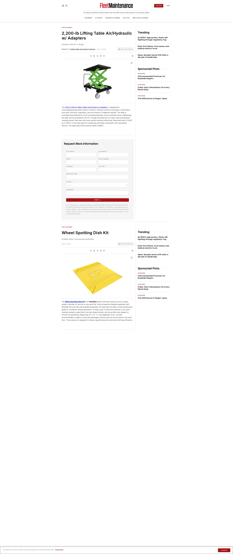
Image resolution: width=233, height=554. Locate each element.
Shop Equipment (67, 27)
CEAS (67, 107)
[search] (66, 5)
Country (69, 182)
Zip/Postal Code (71, 174)
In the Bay (99, 18)
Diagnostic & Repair (112, 18)
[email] (104, 56)
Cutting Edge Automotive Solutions (82, 49)
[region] (116, 550)
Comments (70, 190)
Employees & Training (140, 18)
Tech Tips (126, 18)
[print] (132, 56)
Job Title (102, 166)
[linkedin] (94, 56)
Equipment (88, 18)
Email (68, 159)
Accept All (224, 550)
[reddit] (101, 56)
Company (69, 166)
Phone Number (103, 159)
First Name (70, 151)
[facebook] (91, 56)
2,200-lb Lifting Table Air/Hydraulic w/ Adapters (88, 107)
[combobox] (97, 185)
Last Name (102, 151)
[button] (63, 5)
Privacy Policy (59, 549)
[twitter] (97, 56)
